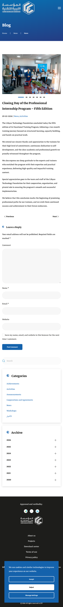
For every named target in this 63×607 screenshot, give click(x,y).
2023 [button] (9, 460)
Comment (6, 245)
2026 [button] (9, 440)
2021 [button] (9, 473)
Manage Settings (31, 595)
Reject (31, 587)
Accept (31, 579)
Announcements (14, 394)
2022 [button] (9, 466)
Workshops (11, 410)
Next (55, 216)
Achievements (13, 383)
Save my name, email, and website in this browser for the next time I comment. (30, 337)
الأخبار (9, 416)
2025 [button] (9, 446)
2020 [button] (9, 479)
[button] (59, 7)
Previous (10, 216)
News (16, 116)
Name (5, 288)
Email (5, 303)
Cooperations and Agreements (20, 400)
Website (5, 319)
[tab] (21, 97)
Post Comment (12, 347)
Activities (23, 116)
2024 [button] (9, 453)
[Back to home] (18, 7)
